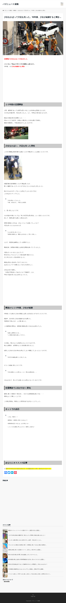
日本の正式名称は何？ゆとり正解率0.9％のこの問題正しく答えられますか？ (27, 564)
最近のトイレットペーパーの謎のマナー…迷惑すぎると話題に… (24, 530)
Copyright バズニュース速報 (33, 600)
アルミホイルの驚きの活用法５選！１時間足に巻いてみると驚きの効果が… (27, 545)
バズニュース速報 (11, 4)
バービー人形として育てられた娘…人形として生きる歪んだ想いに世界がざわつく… (29, 574)
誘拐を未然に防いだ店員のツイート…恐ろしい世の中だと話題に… (25, 549)
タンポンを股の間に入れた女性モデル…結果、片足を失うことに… (25, 540)
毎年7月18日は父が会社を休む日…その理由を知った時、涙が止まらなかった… (28, 468)
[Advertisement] (33, 86)
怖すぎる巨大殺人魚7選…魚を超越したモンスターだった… (23, 554)
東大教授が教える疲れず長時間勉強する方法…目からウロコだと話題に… (26, 559)
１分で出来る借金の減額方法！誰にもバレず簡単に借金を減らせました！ (27, 535)
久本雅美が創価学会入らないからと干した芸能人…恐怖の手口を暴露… (26, 569)
